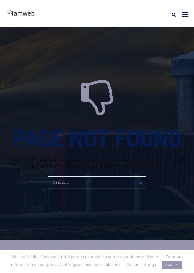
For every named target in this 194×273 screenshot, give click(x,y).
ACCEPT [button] (172, 264)
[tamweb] (21, 13)
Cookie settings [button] (141, 264)
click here (110, 264)
